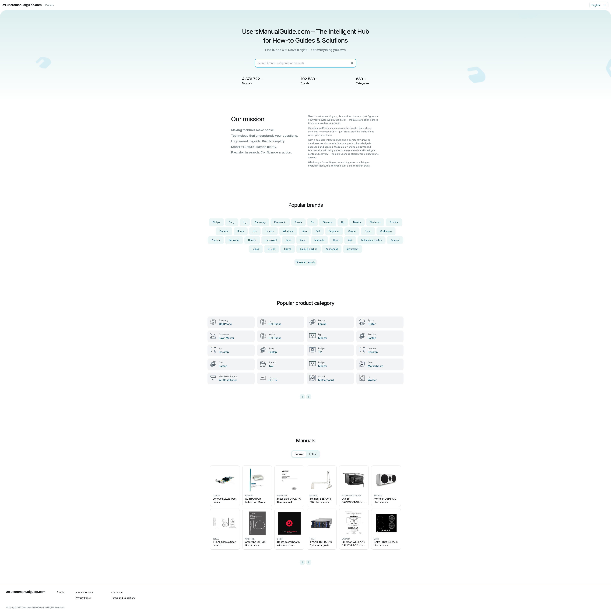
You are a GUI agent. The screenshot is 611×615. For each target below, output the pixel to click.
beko (288, 240)
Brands (49, 5)
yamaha (223, 231)
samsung (260, 222)
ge (312, 222)
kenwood (234, 240)
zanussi (395, 240)
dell (318, 231)
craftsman (386, 231)
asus (303, 240)
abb (350, 240)
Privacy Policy (83, 598)
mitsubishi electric (371, 240)
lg (244, 222)
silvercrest (352, 249)
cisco (256, 249)
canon (352, 231)
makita (357, 222)
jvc (255, 231)
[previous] (302, 396)
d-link (271, 249)
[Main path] (25, 595)
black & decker (308, 249)
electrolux (375, 222)
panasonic (280, 222)
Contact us (117, 592)
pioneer (215, 240)
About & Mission (84, 592)
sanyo (287, 249)
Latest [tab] (312, 454)
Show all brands (305, 262)
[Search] (352, 63)
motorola (319, 240)
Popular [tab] (299, 454)
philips (216, 222)
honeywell (271, 240)
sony (232, 222)
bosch (298, 222)
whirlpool (288, 231)
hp (342, 222)
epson (368, 231)
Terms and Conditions (123, 598)
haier (336, 240)
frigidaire (334, 231)
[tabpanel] (305, 514)
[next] (308, 396)
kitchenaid (332, 249)
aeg (304, 231)
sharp (240, 231)
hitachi (252, 240)
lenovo (270, 231)
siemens (327, 222)
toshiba (394, 222)
